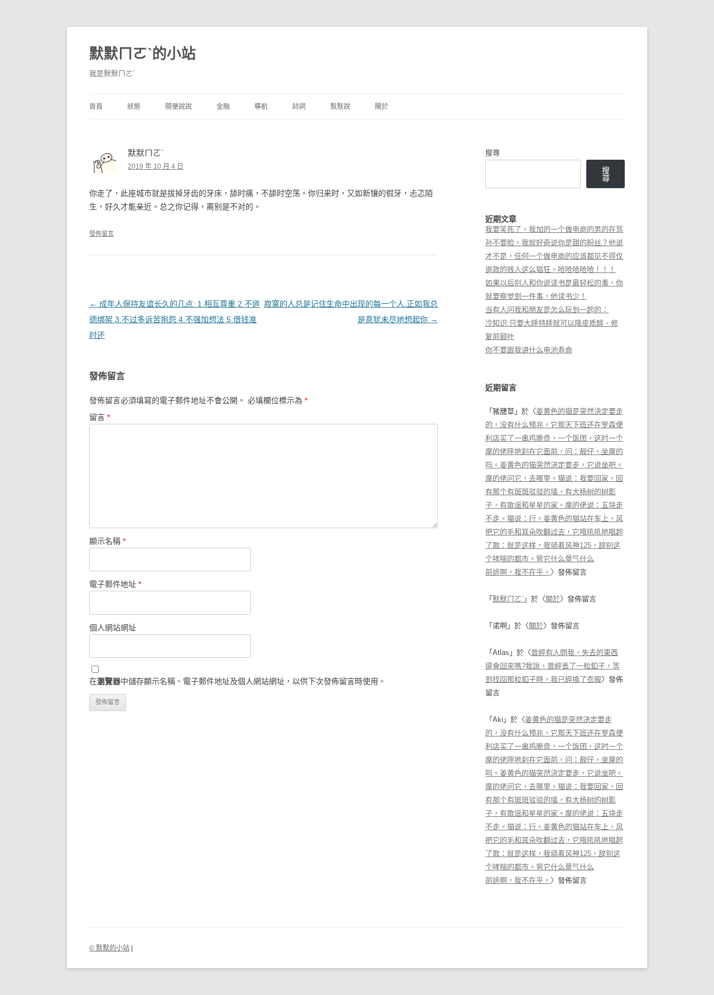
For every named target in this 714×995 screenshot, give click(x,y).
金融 (223, 107)
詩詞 (299, 107)
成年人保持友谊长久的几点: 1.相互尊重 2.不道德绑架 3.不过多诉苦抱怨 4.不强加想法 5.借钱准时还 (174, 319)
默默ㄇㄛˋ (508, 599)
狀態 (134, 107)
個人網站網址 (112, 627)
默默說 (340, 107)
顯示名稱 (107, 541)
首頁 (96, 107)
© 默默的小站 (109, 948)
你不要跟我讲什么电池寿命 (528, 350)
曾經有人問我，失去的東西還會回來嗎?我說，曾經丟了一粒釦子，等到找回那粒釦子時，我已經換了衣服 (552, 665)
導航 (261, 107)
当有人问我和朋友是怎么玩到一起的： (547, 309)
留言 (99, 417)
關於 (381, 107)
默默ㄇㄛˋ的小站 (142, 53)
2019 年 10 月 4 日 (156, 166)
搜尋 (492, 153)
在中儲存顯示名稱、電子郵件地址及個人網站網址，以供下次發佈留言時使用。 (237, 681)
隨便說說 (178, 107)
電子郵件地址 (115, 584)
